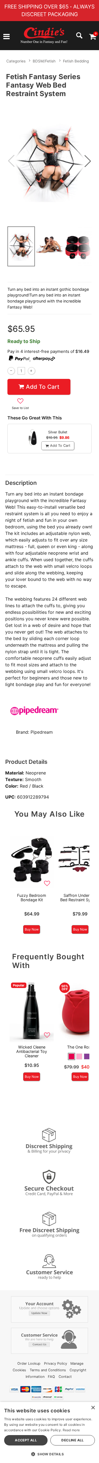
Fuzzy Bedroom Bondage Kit (31, 897)
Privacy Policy (55, 1363)
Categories (16, 61)
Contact (65, 1377)
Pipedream (42, 732)
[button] (6, 37)
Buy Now (32, 929)
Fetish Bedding (76, 61)
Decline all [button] (72, 1440)
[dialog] (49, 1432)
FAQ (51, 1377)
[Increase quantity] (31, 371)
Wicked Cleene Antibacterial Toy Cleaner (31, 1051)
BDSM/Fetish (44, 61)
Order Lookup (28, 1363)
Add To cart (42, 386)
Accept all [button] (26, 1440)
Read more (71, 1430)
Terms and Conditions (48, 1370)
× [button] (93, 1408)
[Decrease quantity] (11, 371)
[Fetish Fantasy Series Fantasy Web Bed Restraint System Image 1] (49, 161)
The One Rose (80, 1047)
